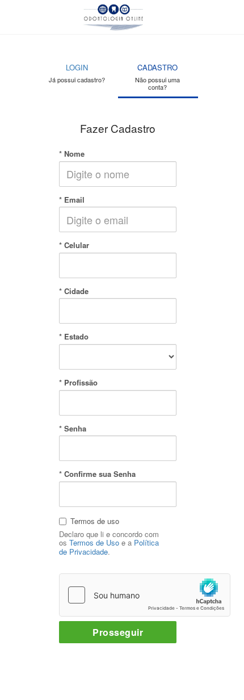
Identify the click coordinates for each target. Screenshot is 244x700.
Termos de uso (94, 520)
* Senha (72, 428)
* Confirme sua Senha (97, 474)
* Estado (74, 336)
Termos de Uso (94, 542)
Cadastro (157, 76)
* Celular (74, 245)
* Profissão (78, 382)
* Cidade (74, 291)
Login (77, 73)
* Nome (72, 153)
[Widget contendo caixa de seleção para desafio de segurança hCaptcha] (144, 595)
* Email (72, 199)
